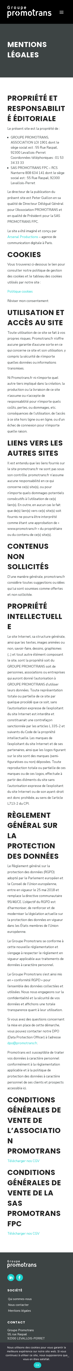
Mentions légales (19, 1311)
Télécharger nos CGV (23, 1161)
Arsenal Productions (22, 237)
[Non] (68, 1357)
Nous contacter (18, 1305)
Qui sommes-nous (20, 1299)
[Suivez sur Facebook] (19, 1277)
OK (37, 1365)
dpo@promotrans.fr (22, 1043)
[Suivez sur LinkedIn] (10, 1277)
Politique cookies (20, 291)
